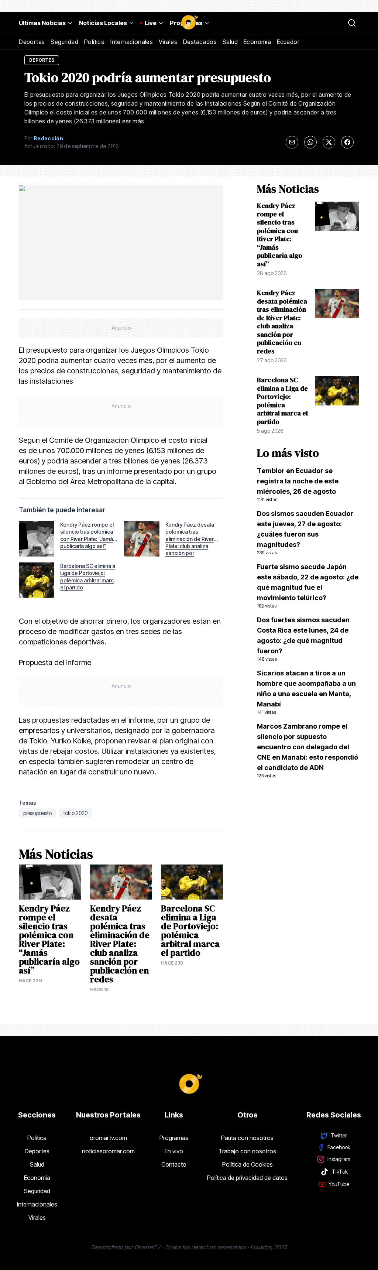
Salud (230, 41)
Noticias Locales (103, 23)
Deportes (32, 41)
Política (94, 41)
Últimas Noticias (42, 23)
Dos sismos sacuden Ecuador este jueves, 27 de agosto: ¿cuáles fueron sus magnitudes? (305, 532)
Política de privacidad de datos (247, 1177)
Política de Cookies (247, 1164)
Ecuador (288, 41)
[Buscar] (351, 23)
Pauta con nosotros (247, 1137)
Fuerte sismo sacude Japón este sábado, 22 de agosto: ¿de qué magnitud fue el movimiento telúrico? (307, 586)
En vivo (174, 1151)
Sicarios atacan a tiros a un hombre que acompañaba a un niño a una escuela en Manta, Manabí (306, 692)
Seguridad (64, 41)
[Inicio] (189, 23)
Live (151, 23)
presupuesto (37, 813)
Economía (257, 41)
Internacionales (131, 41)
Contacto (173, 1164)
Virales (168, 41)
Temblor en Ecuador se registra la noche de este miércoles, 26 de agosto (298, 484)
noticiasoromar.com (108, 1151)
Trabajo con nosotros (247, 1151)
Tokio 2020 (75, 813)
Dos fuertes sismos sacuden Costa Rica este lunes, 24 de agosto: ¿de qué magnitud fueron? (303, 639)
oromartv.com (108, 1137)
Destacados (200, 41)
